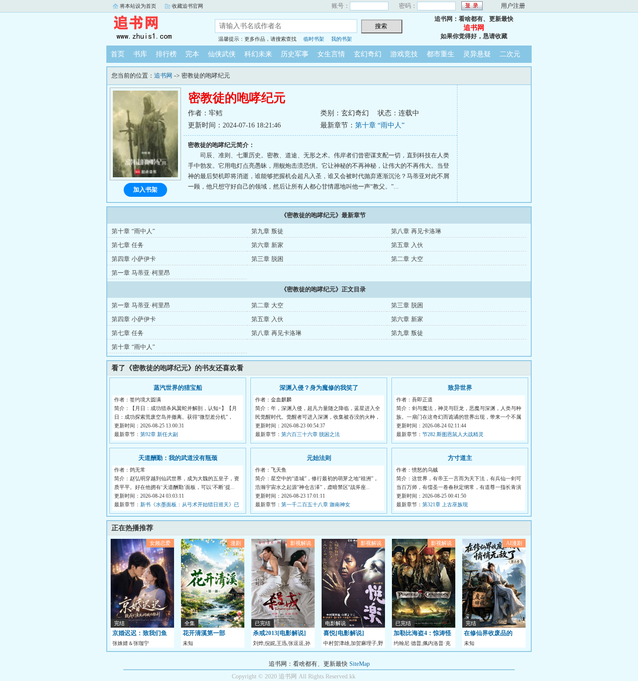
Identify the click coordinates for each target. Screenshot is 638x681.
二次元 (510, 54)
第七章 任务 (128, 245)
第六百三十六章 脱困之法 (310, 434)
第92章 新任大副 (159, 434)
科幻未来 (258, 54)
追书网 (154, 28)
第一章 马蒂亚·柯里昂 (141, 273)
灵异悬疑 (477, 54)
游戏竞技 (404, 54)
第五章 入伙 (407, 245)
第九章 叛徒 (267, 231)
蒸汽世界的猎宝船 (178, 387)
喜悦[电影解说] (343, 633)
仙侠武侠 (222, 54)
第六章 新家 (267, 245)
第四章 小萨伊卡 (134, 259)
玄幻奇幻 (367, 54)
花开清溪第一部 (204, 633)
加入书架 (145, 189)
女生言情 (331, 54)
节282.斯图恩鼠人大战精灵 (452, 434)
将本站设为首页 (138, 6)
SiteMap (359, 664)
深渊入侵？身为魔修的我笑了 (319, 387)
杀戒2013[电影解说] (279, 633)
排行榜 (166, 54)
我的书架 (341, 39)
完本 (192, 54)
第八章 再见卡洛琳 (416, 231)
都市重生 (440, 54)
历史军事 (295, 54)
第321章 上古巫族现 (445, 505)
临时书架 (313, 39)
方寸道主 (460, 458)
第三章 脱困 (267, 259)
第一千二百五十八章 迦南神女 (315, 505)
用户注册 (513, 6)
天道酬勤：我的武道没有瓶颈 (177, 458)
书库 (140, 54)
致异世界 (460, 387)
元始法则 (319, 458)
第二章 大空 (407, 259)
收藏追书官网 (187, 6)
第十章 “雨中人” (380, 125)
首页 (118, 54)
